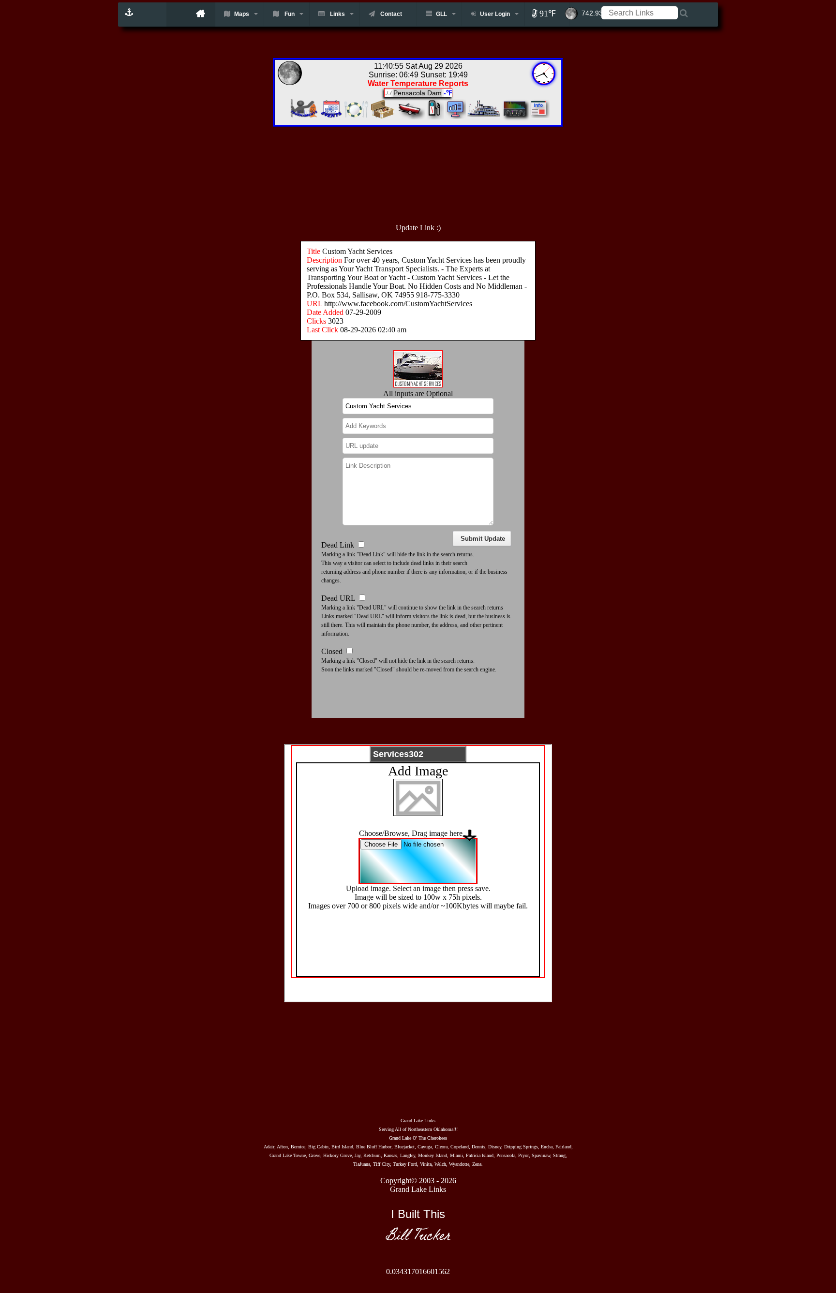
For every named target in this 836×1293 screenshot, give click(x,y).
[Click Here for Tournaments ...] (302, 117)
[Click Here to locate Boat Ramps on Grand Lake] (410, 117)
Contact (390, 14)
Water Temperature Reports (418, 83)
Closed (332, 651)
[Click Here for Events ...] (331, 117)
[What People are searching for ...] (455, 117)
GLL (441, 14)
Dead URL (338, 598)
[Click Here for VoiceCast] (513, 117)
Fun (289, 14)
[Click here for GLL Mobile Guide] (130, 9)
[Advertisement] (439, 170)
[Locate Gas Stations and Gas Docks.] (435, 117)
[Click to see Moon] (576, 9)
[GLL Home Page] (191, 14)
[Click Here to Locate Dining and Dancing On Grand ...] (356, 117)
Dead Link (337, 545)
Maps (241, 14)
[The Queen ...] (484, 117)
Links (336, 14)
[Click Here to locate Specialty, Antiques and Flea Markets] (382, 117)
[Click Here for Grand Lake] (538, 117)
